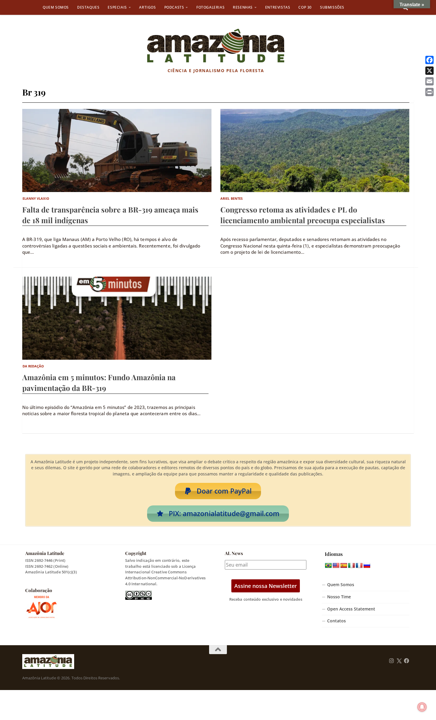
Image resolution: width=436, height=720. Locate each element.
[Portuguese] (328, 566)
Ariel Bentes (231, 198)
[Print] (429, 92)
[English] (336, 566)
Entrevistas (277, 7)
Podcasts (174, 7)
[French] (359, 566)
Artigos (147, 7)
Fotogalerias (210, 7)
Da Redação (33, 366)
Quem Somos (56, 7)
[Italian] (351, 566)
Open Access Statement (351, 609)
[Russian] (366, 566)
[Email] (429, 81)
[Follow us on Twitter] (399, 661)
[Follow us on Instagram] (391, 661)
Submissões (332, 7)
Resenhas (243, 7)
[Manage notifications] (422, 707)
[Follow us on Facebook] (406, 661)
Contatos (336, 621)
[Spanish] (343, 566)
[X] (429, 70)
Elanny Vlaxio (36, 198)
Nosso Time (339, 597)
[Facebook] (429, 60)
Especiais (117, 7)
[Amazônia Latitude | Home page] (215, 46)
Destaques (88, 7)
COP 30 (305, 7)
